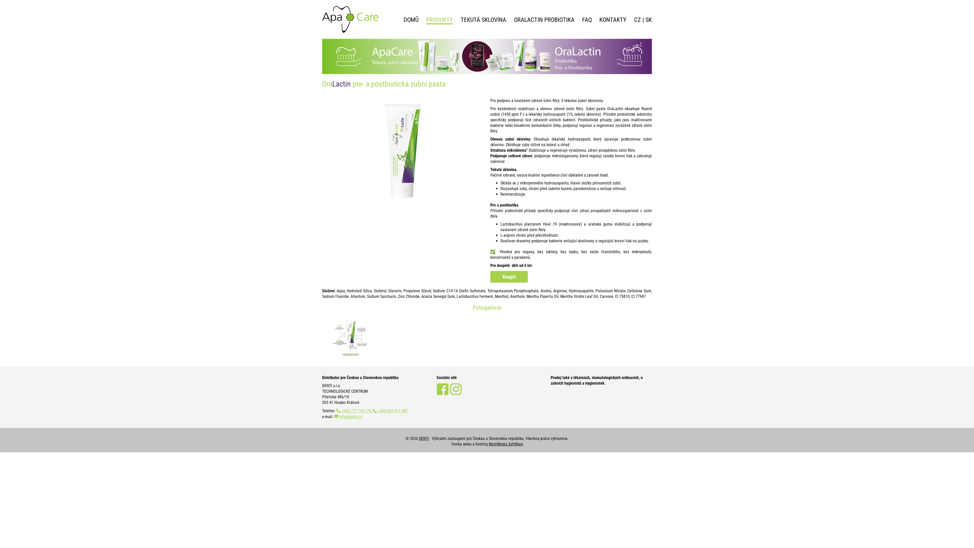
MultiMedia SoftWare (506, 444)
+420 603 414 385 (393, 410)
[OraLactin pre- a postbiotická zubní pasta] (350, 337)
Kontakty (613, 19)
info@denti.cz (351, 416)
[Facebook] (443, 393)
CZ (637, 19)
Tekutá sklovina (483, 19)
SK (649, 19)
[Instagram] (456, 393)
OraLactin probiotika (544, 19)
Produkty (439, 19)
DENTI (424, 438)
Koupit (509, 277)
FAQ (587, 19)
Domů (411, 19)
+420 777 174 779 (356, 410)
